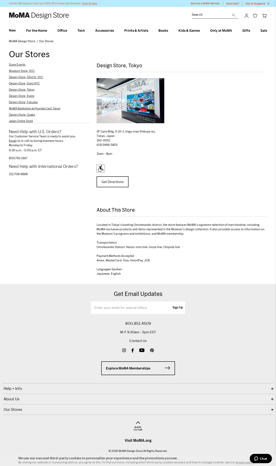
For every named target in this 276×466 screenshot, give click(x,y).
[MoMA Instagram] (124, 350)
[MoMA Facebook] (132, 350)
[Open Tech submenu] (86, 30)
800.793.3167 (18, 158)
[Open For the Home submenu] (48, 30)
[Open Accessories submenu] (115, 30)
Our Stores (46, 41)
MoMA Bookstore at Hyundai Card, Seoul (34, 108)
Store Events (17, 64)
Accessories (104, 30)
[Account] (246, 15)
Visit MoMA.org (138, 440)
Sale (263, 30)
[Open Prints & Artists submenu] (150, 30)
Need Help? (232, 3)
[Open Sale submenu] (269, 30)
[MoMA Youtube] (142, 350)
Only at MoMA (221, 30)
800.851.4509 (138, 323)
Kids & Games (189, 30)
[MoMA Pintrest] (152, 350)
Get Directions (112, 182)
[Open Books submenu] (170, 30)
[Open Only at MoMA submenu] (233, 30)
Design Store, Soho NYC (24, 83)
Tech (81, 30)
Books (163, 30)
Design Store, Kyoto (21, 96)
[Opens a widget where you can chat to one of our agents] (261, 459)
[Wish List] (255, 15)
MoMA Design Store (22, 41)
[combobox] (212, 15)
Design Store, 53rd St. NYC (26, 77)
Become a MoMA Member (205, 3)
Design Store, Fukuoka (23, 102)
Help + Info (13, 388)
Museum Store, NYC (22, 71)
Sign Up (178, 307)
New (12, 30)
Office (62, 30)
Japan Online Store (21, 121)
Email (13, 140)
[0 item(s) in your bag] (264, 16)
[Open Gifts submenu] (252, 30)
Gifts (246, 30)
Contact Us (138, 341)
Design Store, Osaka (22, 114)
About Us (11, 399)
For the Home (36, 30)
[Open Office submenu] (68, 30)
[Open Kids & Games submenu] (201, 30)
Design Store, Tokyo (21, 89)
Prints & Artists (136, 30)
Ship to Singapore (255, 3)
